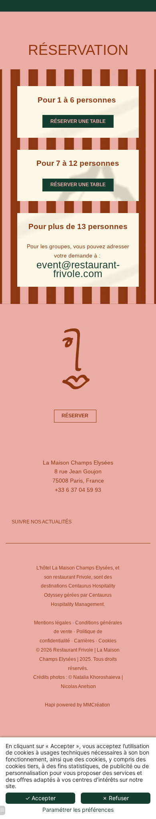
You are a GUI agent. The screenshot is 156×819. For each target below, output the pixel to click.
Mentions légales (52, 623)
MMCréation (96, 705)
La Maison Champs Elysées (82, 568)
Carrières (84, 641)
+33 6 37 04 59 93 (78, 490)
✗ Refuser (115, 798)
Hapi (50, 705)
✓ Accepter (40, 798)
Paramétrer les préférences (78, 810)
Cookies (107, 641)
